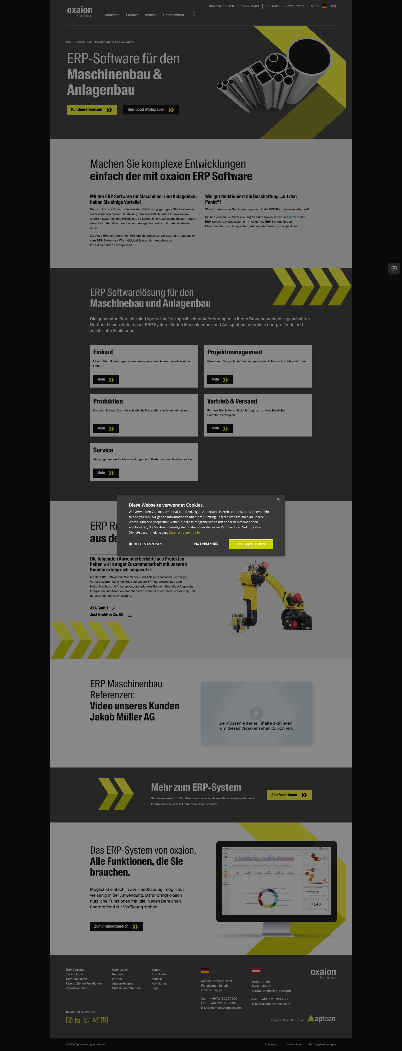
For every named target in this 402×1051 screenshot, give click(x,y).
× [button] (278, 499)
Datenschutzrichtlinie (184, 532)
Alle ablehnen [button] (206, 543)
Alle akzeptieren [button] (251, 544)
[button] (145, 544)
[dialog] (201, 525)
